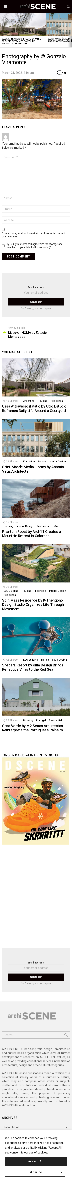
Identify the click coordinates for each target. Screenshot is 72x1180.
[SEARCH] (68, 6)
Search (66, 1035)
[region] (36, 1155)
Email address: (36, 287)
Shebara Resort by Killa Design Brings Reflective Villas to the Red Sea (32, 667)
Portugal (41, 720)
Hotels (45, 659)
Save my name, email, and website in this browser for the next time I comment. (33, 235)
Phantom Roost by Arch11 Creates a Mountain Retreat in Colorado (31, 533)
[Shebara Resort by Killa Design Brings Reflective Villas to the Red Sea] (36, 636)
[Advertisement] (36, 899)
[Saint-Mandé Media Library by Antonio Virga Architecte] (36, 438)
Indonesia (40, 590)
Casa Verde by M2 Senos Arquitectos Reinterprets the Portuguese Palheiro (32, 727)
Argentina (28, 400)
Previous (2, 30)
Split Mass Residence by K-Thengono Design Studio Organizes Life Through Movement (33, 604)
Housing (42, 400)
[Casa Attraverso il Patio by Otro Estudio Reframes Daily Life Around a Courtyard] (23, 24)
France (42, 461)
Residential (57, 400)
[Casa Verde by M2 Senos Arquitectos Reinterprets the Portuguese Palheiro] (36, 697)
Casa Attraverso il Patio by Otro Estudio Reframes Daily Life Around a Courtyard (21, 41)
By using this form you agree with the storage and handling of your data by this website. (35, 245)
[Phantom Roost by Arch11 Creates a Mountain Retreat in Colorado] (36, 498)
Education (29, 461)
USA (55, 526)
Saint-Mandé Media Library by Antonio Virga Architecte (33, 469)
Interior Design (57, 461)
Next (70, 30)
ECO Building (11, 590)
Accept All (36, 1161)
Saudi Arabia (59, 659)
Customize (33, 1172)
